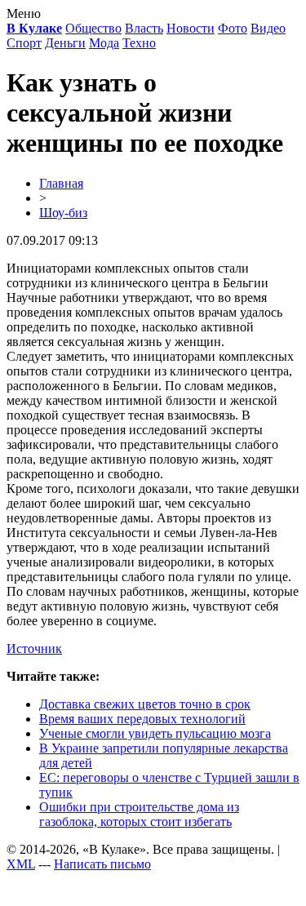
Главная (61, 183)
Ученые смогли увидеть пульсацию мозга (155, 733)
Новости (190, 28)
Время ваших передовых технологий (142, 719)
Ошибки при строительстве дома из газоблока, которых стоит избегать (139, 814)
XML (21, 864)
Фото (232, 28)
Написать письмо (102, 864)
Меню (24, 13)
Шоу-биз (63, 213)
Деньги (65, 43)
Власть (144, 28)
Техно (139, 43)
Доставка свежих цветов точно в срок (145, 704)
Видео (268, 28)
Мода (104, 43)
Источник (34, 648)
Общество (93, 28)
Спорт (24, 43)
